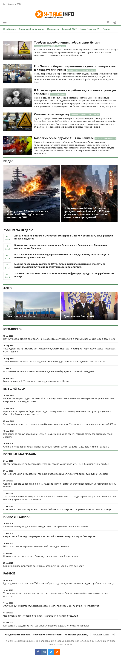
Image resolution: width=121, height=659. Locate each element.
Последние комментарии (47, 634)
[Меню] (4, 22)
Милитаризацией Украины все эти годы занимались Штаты (36, 381)
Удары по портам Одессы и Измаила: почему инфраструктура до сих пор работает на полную (64, 275)
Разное (106, 29)
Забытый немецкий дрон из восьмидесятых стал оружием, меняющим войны (45, 526)
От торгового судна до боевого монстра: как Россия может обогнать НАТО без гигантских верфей (56, 463)
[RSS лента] (57, 652)
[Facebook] (38, 652)
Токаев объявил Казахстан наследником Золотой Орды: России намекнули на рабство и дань (54, 361)
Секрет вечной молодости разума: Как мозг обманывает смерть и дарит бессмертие (49, 536)
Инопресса (53, 29)
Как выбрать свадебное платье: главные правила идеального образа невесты (46, 625)
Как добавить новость (18, 634)
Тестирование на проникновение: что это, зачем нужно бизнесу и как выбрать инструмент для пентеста (55, 595)
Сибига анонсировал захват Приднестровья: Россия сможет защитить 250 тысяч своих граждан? (56, 446)
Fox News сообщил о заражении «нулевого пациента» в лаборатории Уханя (74, 68)
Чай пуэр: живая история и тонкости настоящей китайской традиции (41, 615)
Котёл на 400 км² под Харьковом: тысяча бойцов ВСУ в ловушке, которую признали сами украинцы (57, 509)
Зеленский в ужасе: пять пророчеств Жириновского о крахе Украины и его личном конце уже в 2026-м (59, 424)
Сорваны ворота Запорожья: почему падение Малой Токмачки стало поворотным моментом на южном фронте (59, 485)
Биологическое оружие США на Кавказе (64, 138)
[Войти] (114, 22)
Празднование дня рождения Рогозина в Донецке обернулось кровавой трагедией (48, 371)
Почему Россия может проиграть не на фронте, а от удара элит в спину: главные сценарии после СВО (59, 338)
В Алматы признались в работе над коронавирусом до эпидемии (75, 92)
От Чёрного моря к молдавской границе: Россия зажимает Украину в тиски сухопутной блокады (55, 473)
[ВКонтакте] (44, 652)
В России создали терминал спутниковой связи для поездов (36, 546)
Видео (8, 161)
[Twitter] (51, 652)
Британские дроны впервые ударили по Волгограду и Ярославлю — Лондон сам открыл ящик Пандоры (60, 247)
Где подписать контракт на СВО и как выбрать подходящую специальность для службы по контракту (58, 583)
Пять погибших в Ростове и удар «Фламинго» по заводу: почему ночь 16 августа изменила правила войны (61, 256)
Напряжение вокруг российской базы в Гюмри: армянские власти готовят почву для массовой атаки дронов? (58, 435)
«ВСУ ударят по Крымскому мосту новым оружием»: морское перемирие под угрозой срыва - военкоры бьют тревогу (59, 350)
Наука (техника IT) (89, 29)
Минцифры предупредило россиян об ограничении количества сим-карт (43, 565)
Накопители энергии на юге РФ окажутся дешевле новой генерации (40, 556)
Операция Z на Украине (31, 29)
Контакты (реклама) (76, 634)
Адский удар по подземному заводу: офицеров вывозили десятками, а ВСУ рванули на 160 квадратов (63, 237)
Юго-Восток (9, 29)
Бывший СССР (69, 29)
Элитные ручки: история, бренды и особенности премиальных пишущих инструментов (51, 605)
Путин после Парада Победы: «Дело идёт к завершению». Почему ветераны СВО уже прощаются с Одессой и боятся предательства (57, 413)
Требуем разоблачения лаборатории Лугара (67, 42)
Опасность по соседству (51, 114)
